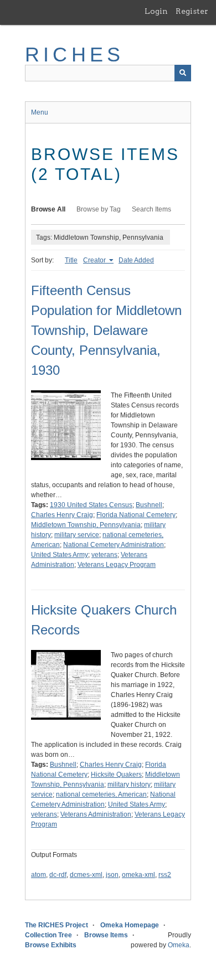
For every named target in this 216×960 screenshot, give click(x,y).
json (112, 875)
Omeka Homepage (129, 925)
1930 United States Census (91, 505)
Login (156, 11)
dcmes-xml (86, 875)
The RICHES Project (56, 925)
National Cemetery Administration (113, 545)
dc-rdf (57, 875)
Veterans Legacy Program (117, 565)
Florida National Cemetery (136, 515)
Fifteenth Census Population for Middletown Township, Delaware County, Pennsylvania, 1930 (106, 330)
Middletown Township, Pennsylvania (86, 525)
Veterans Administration (95, 814)
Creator (95, 260)
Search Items (151, 209)
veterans (104, 555)
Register (192, 11)
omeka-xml (138, 875)
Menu (39, 112)
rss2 (164, 875)
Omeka (178, 945)
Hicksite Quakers (116, 774)
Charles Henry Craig (62, 515)
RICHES (74, 54)
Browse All (48, 209)
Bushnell (149, 505)
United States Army (59, 555)
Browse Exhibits (50, 945)
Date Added (136, 260)
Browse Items (106, 935)
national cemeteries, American (101, 794)
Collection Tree (48, 935)
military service (76, 535)
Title (71, 260)
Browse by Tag (98, 209)
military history (129, 784)
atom (38, 875)
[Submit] (182, 73)
